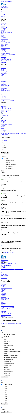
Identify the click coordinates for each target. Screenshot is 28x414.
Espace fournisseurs (5, 48)
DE (4, 14)
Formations (3, 50)
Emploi (2, 46)
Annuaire (3, 8)
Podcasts (3, 35)
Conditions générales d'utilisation (8, 323)
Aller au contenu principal (6, 1)
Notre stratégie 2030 (5, 42)
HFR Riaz (3, 266)
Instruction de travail (5, 53)
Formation (3, 304)
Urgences (3, 16)
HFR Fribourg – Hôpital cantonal (8, 263)
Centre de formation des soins (7, 51)
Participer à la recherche (6, 59)
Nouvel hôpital (4, 45)
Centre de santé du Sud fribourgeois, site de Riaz (12, 269)
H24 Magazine (4, 33)
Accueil (5, 140)
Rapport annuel (4, 44)
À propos (3, 40)
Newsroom (3, 28)
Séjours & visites (4, 7)
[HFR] (3, 5)
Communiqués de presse (6, 32)
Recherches (3, 57)
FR (1, 11)
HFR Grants (3, 58)
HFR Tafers (3, 267)
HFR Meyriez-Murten (6, 265)
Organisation (3, 41)
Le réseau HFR (4, 39)
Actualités (3, 30)
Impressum (18, 323)
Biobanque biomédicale (6, 60)
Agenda (2, 31)
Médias (2, 36)
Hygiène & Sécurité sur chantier (8, 54)
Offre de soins (4, 6)
